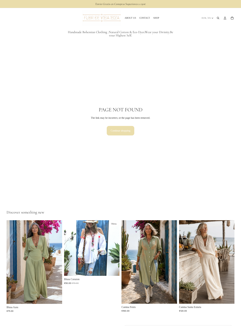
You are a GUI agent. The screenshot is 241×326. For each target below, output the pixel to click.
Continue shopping (120, 130)
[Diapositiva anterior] (11, 262)
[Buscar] (218, 18)
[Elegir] (57, 299)
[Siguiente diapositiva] (57, 262)
